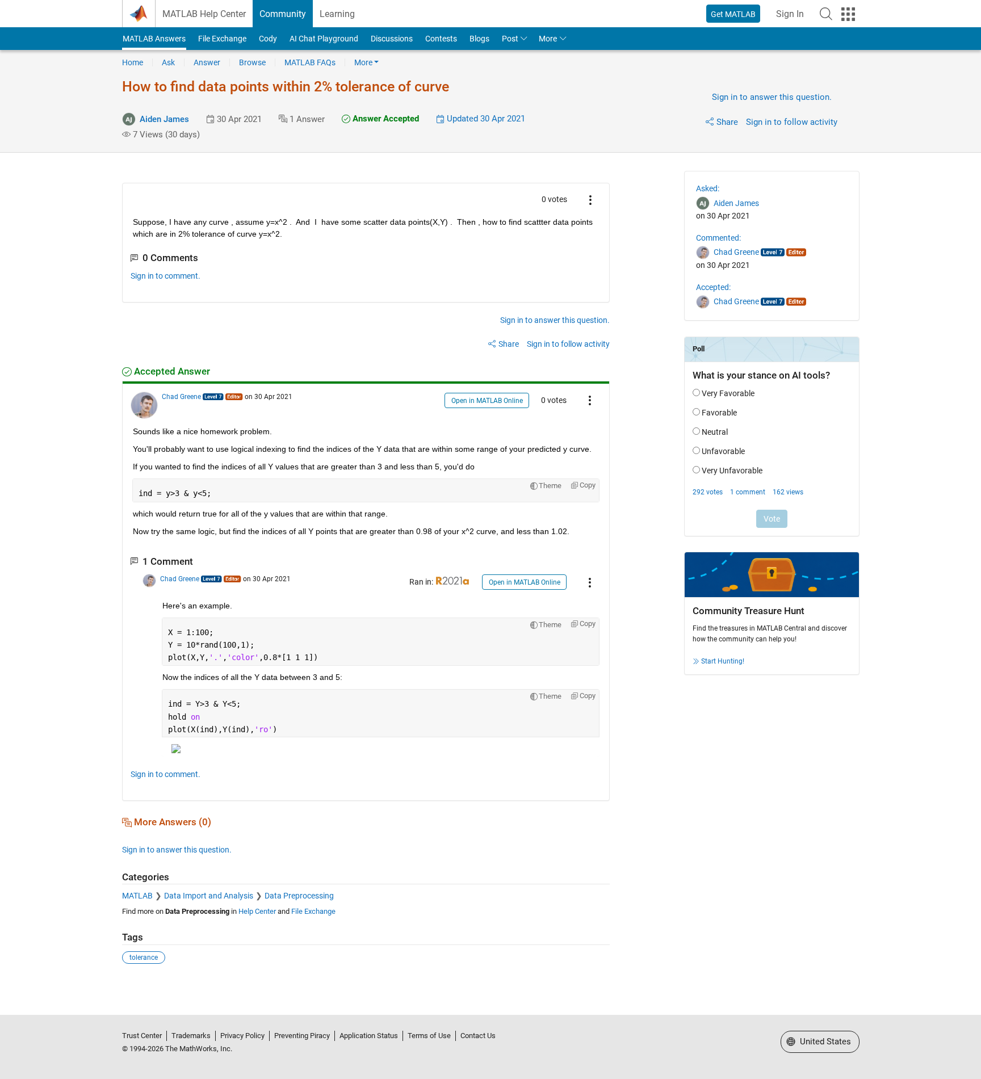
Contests (441, 38)
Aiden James (164, 119)
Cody (268, 38)
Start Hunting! (722, 661)
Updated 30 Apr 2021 (485, 119)
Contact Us (478, 1035)
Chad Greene (181, 397)
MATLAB (137, 895)
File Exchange (222, 38)
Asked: (707, 188)
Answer (207, 62)
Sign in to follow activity (791, 122)
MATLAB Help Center (204, 14)
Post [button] (510, 38)
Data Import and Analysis (208, 895)
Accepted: (713, 287)
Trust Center (142, 1035)
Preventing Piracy (302, 1035)
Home (132, 62)
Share (727, 122)
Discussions (392, 38)
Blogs (479, 38)
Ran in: (422, 581)
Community (282, 14)
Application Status (368, 1035)
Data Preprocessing (299, 895)
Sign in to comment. (165, 275)
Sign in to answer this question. (772, 97)
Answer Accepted (384, 119)
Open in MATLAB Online (487, 401)
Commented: (718, 237)
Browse (252, 62)
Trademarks (191, 1035)
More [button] (548, 38)
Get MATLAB (733, 14)
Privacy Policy (242, 1035)
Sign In (790, 14)
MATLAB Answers (154, 38)
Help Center (257, 911)
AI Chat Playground (324, 38)
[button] (826, 13)
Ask (168, 62)
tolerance (143, 958)
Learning (337, 14)
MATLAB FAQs (310, 62)
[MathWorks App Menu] (848, 14)
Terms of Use (429, 1035)
